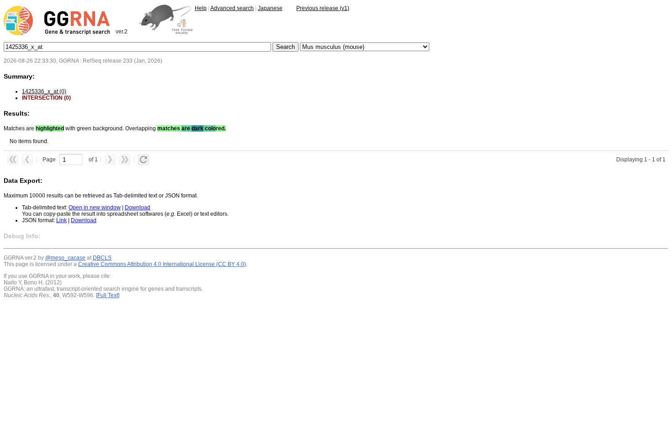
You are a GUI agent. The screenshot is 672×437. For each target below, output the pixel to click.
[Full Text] (107, 295)
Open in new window (95, 207)
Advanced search (232, 8)
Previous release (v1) (322, 8)
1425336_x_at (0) (44, 91)
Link (61, 220)
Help (201, 8)
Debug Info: (22, 236)
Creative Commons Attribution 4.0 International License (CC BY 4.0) (162, 264)
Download (137, 207)
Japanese (270, 8)
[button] (12, 159)
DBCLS (102, 258)
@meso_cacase (65, 258)
